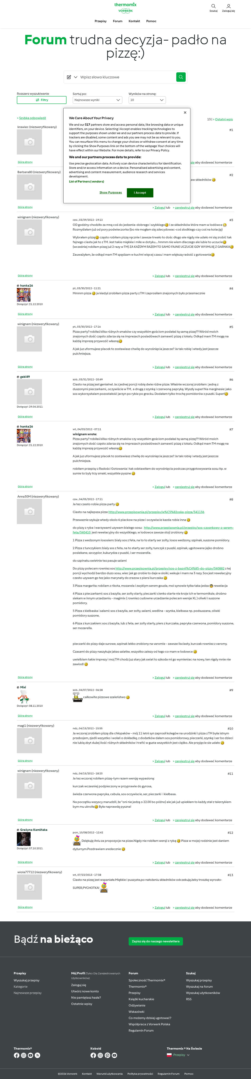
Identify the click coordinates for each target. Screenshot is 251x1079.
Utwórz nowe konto (85, 991)
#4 (231, 288)
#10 (230, 728)
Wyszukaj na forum (199, 986)
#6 (231, 379)
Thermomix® (138, 986)
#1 (231, 130)
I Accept (140, 192)
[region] (127, 155)
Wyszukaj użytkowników (203, 993)
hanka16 (26, 285)
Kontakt (87, 1073)
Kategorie (20, 986)
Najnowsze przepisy (28, 993)
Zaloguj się (78, 985)
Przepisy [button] (101, 21)
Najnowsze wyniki (87, 100)
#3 (231, 220)
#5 (231, 327)
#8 (231, 499)
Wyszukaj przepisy (26, 980)
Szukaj (191, 973)
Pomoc (188, 1073)
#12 (230, 833)
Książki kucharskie (141, 999)
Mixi (23, 687)
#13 (230, 875)
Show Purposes (111, 192)
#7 (231, 429)
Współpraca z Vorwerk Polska (149, 1024)
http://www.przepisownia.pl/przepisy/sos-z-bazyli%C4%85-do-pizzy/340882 (170, 568)
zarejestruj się (185, 207)
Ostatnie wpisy (81, 1004)
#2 (231, 175)
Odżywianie (137, 1005)
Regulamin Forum (141, 1030)
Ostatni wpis (224, 119)
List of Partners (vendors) (86, 181)
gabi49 (25, 377)
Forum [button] (117, 21)
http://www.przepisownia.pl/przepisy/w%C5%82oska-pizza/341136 (156, 512)
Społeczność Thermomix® (147, 980)
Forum (133, 973)
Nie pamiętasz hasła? (86, 997)
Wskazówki (136, 1012)
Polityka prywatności (140, 1073)
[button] (213, 7)
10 (132, 100)
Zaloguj (160, 207)
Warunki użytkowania (109, 1073)
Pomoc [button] (151, 21)
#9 (231, 690)
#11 (230, 774)
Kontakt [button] (134, 21)
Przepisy (20, 973)
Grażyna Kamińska (33, 830)
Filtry (44, 100)
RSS (189, 999)
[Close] (185, 112)
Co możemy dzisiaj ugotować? (150, 1018)
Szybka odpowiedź (32, 118)
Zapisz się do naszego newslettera (156, 941)
